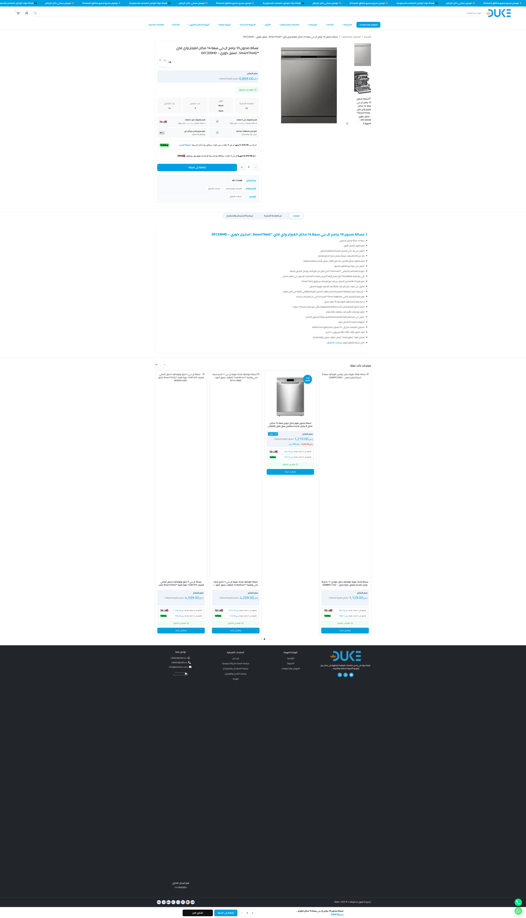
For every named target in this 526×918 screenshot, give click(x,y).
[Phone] (518, 902)
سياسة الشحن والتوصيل (235, 673)
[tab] (296, 216)
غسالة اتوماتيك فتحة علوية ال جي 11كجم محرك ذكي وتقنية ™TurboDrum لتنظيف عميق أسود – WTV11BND (235, 585)
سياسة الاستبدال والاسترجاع (235, 668)
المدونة (290, 663)
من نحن (235, 658)
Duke (336, 902)
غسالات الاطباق (335, 342)
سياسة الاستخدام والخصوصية (235, 663)
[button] (345, 630)
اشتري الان (197, 913)
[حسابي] (26, 13)
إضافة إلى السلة (197, 167)
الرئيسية (367, 37)
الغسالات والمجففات (351, 37)
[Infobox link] (180, 781)
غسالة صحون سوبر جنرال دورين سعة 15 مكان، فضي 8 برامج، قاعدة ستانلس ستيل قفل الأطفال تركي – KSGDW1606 (290, 426)
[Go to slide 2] (261, 639)
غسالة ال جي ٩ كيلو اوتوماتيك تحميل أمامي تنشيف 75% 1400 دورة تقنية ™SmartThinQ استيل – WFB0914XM (181, 585)
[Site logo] (498, 13)
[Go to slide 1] (264, 639)
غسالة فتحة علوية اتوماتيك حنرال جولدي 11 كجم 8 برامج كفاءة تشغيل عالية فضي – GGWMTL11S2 (345, 583)
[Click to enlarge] (347, 123)
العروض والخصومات (290, 668)
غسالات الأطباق (214, 188)
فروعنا (236, 678)
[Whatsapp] (518, 911)
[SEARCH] (35, 13)
